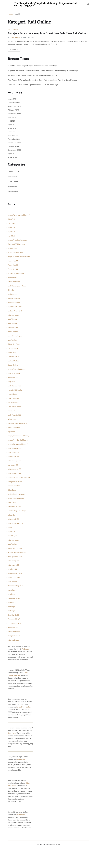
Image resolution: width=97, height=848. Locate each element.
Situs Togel (12, 490)
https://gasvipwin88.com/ (18, 444)
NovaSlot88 (12, 411)
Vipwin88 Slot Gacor (16, 498)
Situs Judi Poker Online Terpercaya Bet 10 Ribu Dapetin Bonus (32, 75)
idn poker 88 (13, 465)
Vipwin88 (12, 419)
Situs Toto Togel (14, 298)
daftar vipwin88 (14, 427)
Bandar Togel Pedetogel (17, 511)
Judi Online (13, 29)
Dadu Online (13, 348)
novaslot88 (12, 248)
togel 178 (11, 227)
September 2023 (14, 113)
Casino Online (13, 171)
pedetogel (12, 606)
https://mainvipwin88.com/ (18, 436)
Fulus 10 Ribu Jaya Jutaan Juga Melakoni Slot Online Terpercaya (33, 85)
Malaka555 (12, 294)
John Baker (15, 37)
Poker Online (13, 181)
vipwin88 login (13, 377)
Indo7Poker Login (15, 336)
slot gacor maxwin (15, 481)
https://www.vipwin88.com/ (19, 215)
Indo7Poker (12, 319)
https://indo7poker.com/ (17, 240)
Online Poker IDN (15, 311)
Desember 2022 (14, 139)
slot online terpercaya (16, 494)
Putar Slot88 (13, 261)
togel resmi (12, 594)
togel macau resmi (15, 307)
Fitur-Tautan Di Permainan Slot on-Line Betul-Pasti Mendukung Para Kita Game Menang (42, 80)
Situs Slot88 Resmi (15, 548)
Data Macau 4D (14, 357)
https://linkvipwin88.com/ (18, 440)
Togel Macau (13, 327)
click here (11, 223)
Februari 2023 (13, 132)
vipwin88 (11, 432)
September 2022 (14, 150)
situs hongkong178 (15, 523)
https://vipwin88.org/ (16, 273)
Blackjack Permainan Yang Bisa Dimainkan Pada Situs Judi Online (47, 33)
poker (10, 527)
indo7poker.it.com (15, 556)
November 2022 (14, 143)
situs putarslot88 (14, 469)
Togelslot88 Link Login (16, 244)
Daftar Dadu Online (15, 361)
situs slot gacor (14, 452)
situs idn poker (13, 315)
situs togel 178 (13, 519)
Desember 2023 (14, 103)
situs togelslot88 (14, 473)
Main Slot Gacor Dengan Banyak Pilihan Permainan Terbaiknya (32, 66)
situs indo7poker (14, 461)
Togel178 (11, 382)
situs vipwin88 (13, 565)
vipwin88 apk (13, 627)
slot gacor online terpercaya (19, 477)
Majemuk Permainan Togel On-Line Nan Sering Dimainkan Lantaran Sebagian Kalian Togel (43, 70)
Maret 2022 (12, 157)
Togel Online (13, 191)
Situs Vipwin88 (14, 282)
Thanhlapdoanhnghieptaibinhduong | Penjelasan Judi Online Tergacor (46, 4)
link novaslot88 (14, 302)
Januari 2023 (13, 135)
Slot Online (12, 186)
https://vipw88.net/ (15, 252)
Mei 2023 (11, 121)
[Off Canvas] (9, 4)
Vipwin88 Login (14, 577)
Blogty (59, 844)
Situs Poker (12, 219)
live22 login (12, 536)
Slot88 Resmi (13, 277)
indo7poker (12, 340)
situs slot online (14, 373)
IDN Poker (12, 733)
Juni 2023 (12, 117)
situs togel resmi (14, 448)
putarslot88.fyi (13, 402)
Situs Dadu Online (24, 707)
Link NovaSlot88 (14, 407)
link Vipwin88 (13, 615)
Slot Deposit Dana (15, 573)
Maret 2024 (12, 99)
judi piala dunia (14, 636)
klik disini (11, 515)
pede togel (12, 352)
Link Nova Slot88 (14, 386)
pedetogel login (14, 598)
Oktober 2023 (13, 110)
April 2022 (12, 154)
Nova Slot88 (12, 394)
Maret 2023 (12, 128)
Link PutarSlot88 (14, 398)
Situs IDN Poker (14, 344)
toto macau (12, 581)
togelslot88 (12, 569)
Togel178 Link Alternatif (17, 423)
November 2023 (14, 106)
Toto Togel (12, 502)
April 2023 (12, 124)
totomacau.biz (13, 456)
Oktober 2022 (13, 146)
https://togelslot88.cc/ (16, 369)
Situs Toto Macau (14, 506)
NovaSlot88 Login (15, 390)
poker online (13, 332)
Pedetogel (26, 649)
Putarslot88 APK (14, 619)
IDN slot (11, 290)
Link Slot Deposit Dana (17, 286)
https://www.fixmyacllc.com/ (19, 257)
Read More (14, 49)
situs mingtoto (13, 561)
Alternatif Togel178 (15, 586)
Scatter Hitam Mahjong (17, 552)
